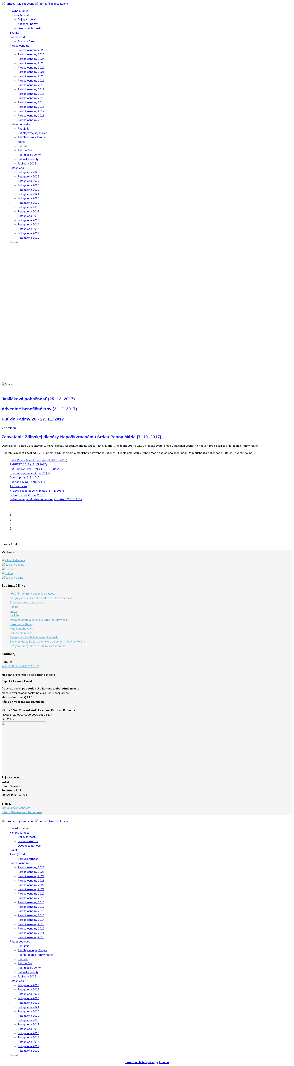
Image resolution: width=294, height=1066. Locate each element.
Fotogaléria (17, 167)
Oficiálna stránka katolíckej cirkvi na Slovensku (39, 619)
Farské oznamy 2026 (31, 50)
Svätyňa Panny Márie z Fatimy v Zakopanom (38, 646)
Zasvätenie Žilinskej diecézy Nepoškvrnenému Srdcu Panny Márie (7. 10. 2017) (81, 436)
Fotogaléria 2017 (28, 211)
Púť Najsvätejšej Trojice (32, 132)
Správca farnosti (28, 41)
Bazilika (14, 32)
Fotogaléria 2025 (28, 176)
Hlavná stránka (19, 10)
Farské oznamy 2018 (31, 85)
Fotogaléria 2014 (28, 224)
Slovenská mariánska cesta (27, 602)
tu (14, 427)
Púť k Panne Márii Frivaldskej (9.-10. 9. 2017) (38, 460)
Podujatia (23, 128)
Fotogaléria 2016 (28, 215)
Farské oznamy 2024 (31, 58)
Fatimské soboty (28, 159)
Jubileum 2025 (27, 163)
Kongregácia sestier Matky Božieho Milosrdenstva (41, 598)
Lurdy (13, 611)
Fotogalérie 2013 (28, 228)
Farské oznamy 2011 (31, 115)
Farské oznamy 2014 (31, 102)
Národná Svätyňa (21, 624)
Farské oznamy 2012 (31, 111)
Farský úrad (17, 37)
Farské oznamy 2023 (31, 63)
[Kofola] (7, 573)
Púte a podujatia (20, 124)
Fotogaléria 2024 (28, 180)
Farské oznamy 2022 (31, 67)
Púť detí (23, 146)
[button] (147, 368)
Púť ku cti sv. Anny (29, 154)
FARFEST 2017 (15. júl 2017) (28, 464)
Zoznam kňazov (28, 23)
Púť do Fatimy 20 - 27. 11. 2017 (33, 419)
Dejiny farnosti (27, 19)
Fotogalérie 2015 (28, 220)
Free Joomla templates (140, 1062)
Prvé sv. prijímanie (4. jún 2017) (30, 473)
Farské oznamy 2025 (31, 54)
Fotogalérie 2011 (28, 237)
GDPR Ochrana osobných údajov (33, 593)
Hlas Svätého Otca (21, 628)
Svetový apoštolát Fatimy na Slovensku (34, 637)
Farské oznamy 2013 (31, 106)
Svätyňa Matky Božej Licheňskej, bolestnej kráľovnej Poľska (47, 641)
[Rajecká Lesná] (13, 564)
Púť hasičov (25, 150)
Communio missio (21, 633)
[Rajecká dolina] (12, 577)
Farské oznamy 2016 (31, 93)
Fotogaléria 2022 (28, 189)
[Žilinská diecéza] (13, 560)
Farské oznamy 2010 (31, 120)
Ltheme (164, 1062)
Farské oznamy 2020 (31, 76)
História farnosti (19, 15)
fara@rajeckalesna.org (16, 807)
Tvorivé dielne (18, 486)
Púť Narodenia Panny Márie (35, 954)
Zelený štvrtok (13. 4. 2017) (27, 495)
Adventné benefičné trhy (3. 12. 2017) (39, 408)
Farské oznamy (19, 45)
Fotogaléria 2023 (28, 185)
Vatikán (14, 615)
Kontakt (14, 242)
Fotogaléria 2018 (28, 207)
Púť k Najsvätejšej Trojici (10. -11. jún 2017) (37, 468)
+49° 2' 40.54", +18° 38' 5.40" (20, 666)
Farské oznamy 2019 (31, 80)
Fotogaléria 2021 (28, 194)
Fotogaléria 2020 (28, 198)
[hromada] (9, 569)
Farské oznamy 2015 (31, 98)
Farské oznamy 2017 (31, 89)
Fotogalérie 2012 (28, 233)
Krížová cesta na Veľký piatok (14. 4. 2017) (37, 490)
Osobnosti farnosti (29, 28)
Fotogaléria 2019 (28, 202)
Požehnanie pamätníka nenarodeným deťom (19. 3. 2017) (46, 499)
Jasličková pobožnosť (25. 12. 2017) (38, 399)
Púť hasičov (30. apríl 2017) (27, 481)
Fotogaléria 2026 (28, 172)
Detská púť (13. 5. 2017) (25, 477)
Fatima (14, 606)
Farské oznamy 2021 (31, 71)
